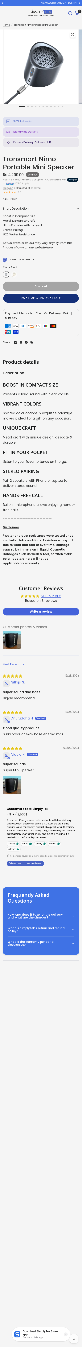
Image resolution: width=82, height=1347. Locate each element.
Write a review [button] (41, 611)
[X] (21, 342)
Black (6, 274)
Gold (14, 274)
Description (13, 373)
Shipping (8, 188)
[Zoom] (73, 35)
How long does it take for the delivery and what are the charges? (35, 916)
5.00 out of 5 (51, 596)
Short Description (16, 208)
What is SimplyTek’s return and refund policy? (36, 929)
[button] (41, 298)
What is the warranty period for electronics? (31, 943)
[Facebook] (15, 342)
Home (6, 24)
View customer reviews (25, 863)
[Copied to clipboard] (31, 342)
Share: (7, 342)
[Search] (70, 13)
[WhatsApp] (26, 342)
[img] (12, 676)
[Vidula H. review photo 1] (12, 785)
